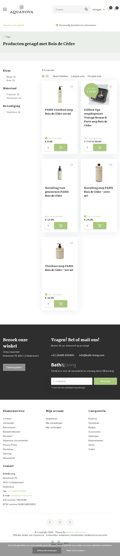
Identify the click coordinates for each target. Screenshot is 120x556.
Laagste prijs (78, 76)
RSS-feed (80, 532)
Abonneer (105, 381)
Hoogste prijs (94, 76)
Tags (7, 36)
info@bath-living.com (91, 355)
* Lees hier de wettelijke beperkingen (68, 387)
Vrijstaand (13, 112)
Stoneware (14, 98)
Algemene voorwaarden (15, 440)
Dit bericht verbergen (47, 550)
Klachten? (8, 436)
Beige (11, 76)
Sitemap (7, 453)
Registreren (52, 418)
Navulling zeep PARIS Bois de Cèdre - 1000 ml (98, 192)
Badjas (92, 427)
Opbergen (93, 436)
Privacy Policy (10, 444)
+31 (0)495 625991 (62, 355)
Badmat (92, 418)
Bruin (11, 80)
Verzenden (8, 423)
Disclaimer (8, 449)
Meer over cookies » (76, 550)
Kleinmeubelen (95, 440)
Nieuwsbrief (9, 458)
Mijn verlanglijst (53, 427)
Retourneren (9, 427)
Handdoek (93, 423)
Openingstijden (14, 367)
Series (91, 444)
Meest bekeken (60, 76)
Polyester (13, 94)
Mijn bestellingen (54, 423)
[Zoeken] (86, 9)
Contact (7, 418)
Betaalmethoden (11, 431)
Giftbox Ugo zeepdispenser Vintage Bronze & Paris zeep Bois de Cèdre (95, 118)
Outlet (91, 449)
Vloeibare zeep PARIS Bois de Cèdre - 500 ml (59, 268)
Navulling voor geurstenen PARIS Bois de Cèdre (57, 192)
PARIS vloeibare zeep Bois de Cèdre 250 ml (59, 112)
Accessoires (94, 431)
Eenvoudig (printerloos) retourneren (77, 25)
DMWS (69, 532)
